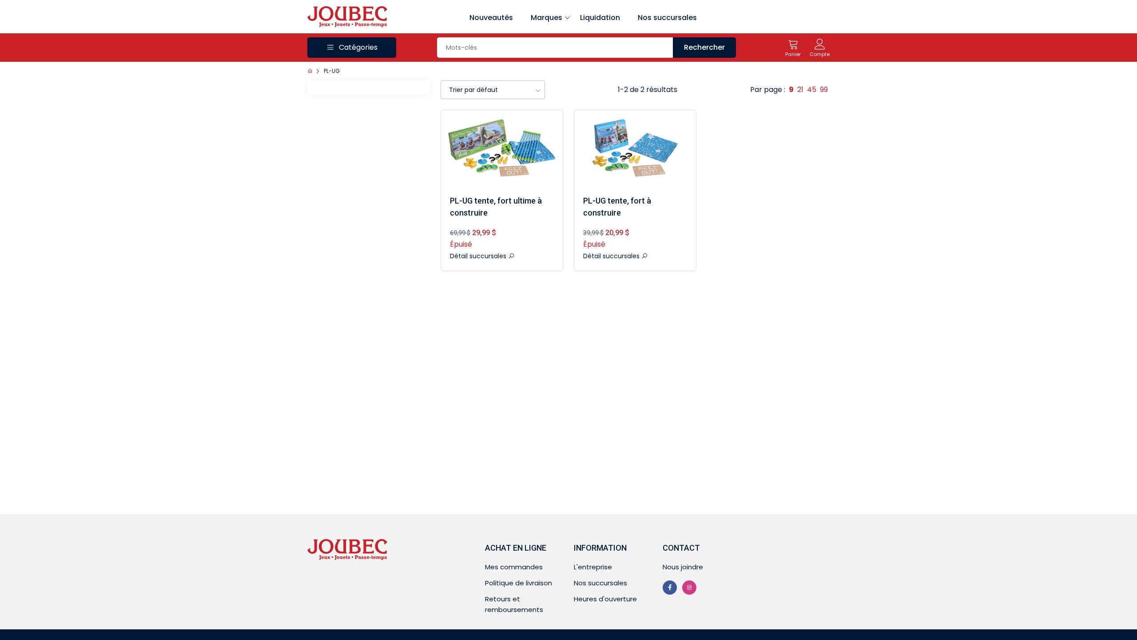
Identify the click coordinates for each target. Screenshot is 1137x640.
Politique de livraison (518, 583)
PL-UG (332, 71)
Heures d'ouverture (605, 599)
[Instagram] (689, 587)
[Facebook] (670, 587)
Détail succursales (479, 256)
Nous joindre (683, 567)
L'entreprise (593, 567)
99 (824, 89)
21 (800, 89)
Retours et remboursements (514, 604)
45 (811, 89)
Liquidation (600, 17)
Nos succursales (667, 17)
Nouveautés (491, 17)
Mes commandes (514, 567)
